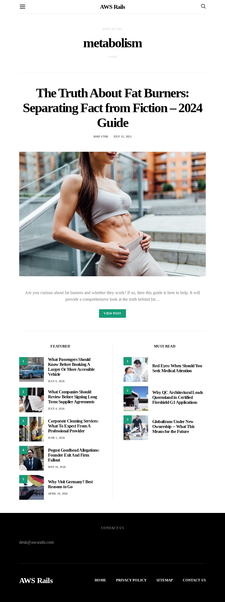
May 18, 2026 (57, 466)
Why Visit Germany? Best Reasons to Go (70, 484)
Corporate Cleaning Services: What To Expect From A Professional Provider (73, 426)
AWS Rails (112, 6)
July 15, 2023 (122, 136)
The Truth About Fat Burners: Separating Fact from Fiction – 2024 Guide (112, 107)
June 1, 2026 (56, 437)
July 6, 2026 (56, 381)
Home (100, 580)
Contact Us (194, 580)
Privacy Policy (131, 580)
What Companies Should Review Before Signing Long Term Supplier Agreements (72, 397)
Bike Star (101, 136)
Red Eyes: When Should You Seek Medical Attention (177, 368)
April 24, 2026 (58, 493)
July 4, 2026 (56, 408)
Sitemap (164, 580)
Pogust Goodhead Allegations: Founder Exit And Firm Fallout (73, 455)
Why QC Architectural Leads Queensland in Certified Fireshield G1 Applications (177, 397)
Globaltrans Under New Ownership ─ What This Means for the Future (173, 426)
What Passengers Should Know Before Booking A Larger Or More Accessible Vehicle (71, 367)
